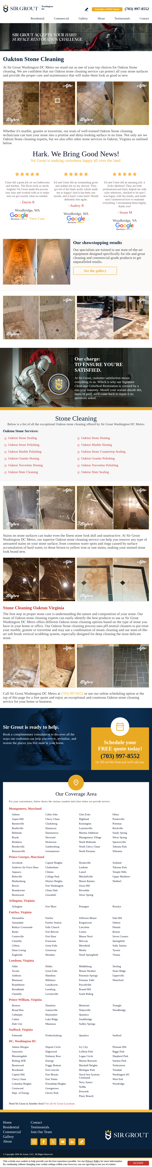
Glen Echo (84, 814)
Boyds (15, 837)
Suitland (117, 862)
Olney (116, 814)
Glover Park (51, 1092)
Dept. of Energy (20, 1092)
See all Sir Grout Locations (60, 1103)
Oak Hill (117, 918)
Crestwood (17, 1088)
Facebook (43, 1141)
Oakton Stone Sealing (22, 438)
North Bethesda (87, 841)
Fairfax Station (53, 922)
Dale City (17, 1023)
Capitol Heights (53, 862)
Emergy (49, 1060)
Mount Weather (87, 970)
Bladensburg (18, 881)
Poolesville (118, 819)
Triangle (117, 1005)
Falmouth (17, 1035)
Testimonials (122, 18)
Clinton (49, 871)
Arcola (15, 970)
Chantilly (17, 940)
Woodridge (118, 1083)
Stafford (117, 1035)
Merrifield (84, 945)
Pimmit (116, 927)
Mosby (82, 950)
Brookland (17, 1069)
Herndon (50, 954)
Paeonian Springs (88, 975)
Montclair (84, 1005)
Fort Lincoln (52, 1069)
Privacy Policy (93, 1161)
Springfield (119, 940)
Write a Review (86, 9)
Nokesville (85, 1010)
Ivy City (83, 1046)
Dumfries (50, 1005)
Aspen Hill (18, 819)
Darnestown (51, 832)
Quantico (84, 1014)
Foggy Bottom (53, 1065)
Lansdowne (51, 984)
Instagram (34, 1141)
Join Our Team (41, 1132)
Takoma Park (120, 846)
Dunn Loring (19, 950)
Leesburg (50, 989)
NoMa (82, 1086)
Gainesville (51, 1010)
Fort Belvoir (52, 931)
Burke (15, 931)
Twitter (53, 1141)
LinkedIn (72, 1141)
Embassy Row (53, 1056)
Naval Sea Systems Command (89, 1076)
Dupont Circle (53, 1046)
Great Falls (51, 945)
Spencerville (119, 841)
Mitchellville (86, 876)
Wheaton (117, 851)
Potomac (117, 823)
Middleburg (85, 966)
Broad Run (18, 1010)
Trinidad (117, 1069)
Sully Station (119, 945)
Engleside (17, 954)
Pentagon (84, 906)
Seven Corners (120, 936)
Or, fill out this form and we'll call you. (120, 762)
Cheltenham (51, 867)
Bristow (16, 1005)
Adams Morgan (20, 1046)
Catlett (15, 1019)
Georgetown (52, 1088)
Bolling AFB (19, 1060)
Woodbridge (119, 1010)
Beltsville (17, 876)
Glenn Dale (51, 890)
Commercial (61, 18)
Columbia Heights (21, 1083)
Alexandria (18, 918)
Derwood (50, 837)
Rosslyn (117, 906)
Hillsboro (50, 980)
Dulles (48, 966)
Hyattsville (85, 862)
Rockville (118, 828)
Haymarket (51, 1014)
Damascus (50, 828)
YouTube (62, 1141)
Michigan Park (87, 1069)
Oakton (116, 922)
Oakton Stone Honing (95, 438)
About (101, 18)
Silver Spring (120, 837)
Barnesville (18, 823)
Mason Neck (86, 936)
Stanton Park (119, 1060)
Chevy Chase (52, 819)
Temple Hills (119, 871)
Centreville (18, 936)
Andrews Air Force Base (25, 867)
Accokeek (17, 862)
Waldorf (117, 881)
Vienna (116, 954)
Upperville (118, 975)
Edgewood (51, 1051)
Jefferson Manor (88, 918)
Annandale (17, 922)
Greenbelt (50, 894)
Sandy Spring (120, 832)
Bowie (15, 885)
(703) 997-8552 (137, 9)
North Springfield (88, 954)
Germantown (52, 851)
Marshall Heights (88, 1065)
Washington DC (121, 1074)
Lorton (82, 931)
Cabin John (51, 814)
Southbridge (85, 1019)
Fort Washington (54, 885)
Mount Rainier (87, 881)
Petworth (84, 1091)
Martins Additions (88, 832)
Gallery (83, 18)
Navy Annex (85, 1082)
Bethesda (17, 832)
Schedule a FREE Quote (107, 9)
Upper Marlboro (121, 876)
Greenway (50, 950)
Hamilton (50, 975)
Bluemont (17, 980)
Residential (37, 18)
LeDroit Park (86, 1051)
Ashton (16, 814)
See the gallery (95, 271)
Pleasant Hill (119, 1046)
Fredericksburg (53, 1035)
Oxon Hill (84, 885)
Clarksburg (51, 823)
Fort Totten (51, 1079)
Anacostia (17, 1051)
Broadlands (18, 989)
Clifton (15, 945)
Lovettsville (51, 993)
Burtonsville (18, 851)
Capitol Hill (18, 1074)
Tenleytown (119, 1065)
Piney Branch (86, 1096)
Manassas (50, 1023)
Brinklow (17, 841)
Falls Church (52, 927)
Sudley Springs (87, 1023)
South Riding (86, 993)
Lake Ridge (51, 1019)
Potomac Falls (86, 980)
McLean (83, 940)
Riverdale (84, 890)
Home (7, 1122)
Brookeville (18, 846)
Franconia (50, 940)
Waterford (118, 980)
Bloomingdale (19, 1056)
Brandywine (18, 890)
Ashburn (16, 975)
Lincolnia (84, 927)
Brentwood (18, 894)
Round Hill (85, 989)
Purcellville (85, 984)
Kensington (85, 823)
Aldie (15, 966)
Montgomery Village (90, 837)
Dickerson (50, 841)
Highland (84, 819)
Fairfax (49, 918)
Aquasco (16, 871)
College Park (52, 876)
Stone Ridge (119, 970)
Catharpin (17, 1014)
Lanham (83, 867)
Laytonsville (85, 828)
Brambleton (18, 984)
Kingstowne (85, 922)
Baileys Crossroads (22, 927)
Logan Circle (86, 1056)
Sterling (117, 966)
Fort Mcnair (51, 1074)
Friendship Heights (55, 1083)
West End (118, 1079)
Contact (144, 18)
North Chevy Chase (89, 846)
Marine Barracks (88, 1060)
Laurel (82, 871)
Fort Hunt (50, 936)
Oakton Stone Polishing (23, 445)
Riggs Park (118, 1051)
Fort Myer (50, 906)
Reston (116, 931)
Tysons (116, 950)
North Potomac (87, 851)
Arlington (17, 906)
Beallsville (17, 828)
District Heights (53, 881)
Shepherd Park (120, 1056)
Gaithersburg (52, 846)
